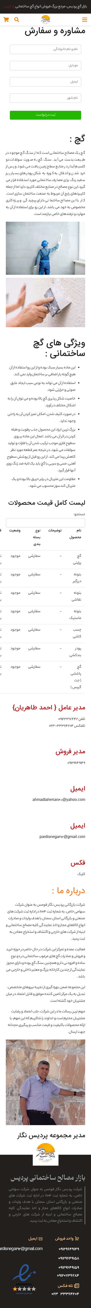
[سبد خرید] (6, 20)
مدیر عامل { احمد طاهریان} (48, 708)
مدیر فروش (70, 751)
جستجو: (79, 515)
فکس (78, 863)
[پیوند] (46, 20)
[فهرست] (84, 20)
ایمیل (77, 789)
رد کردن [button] (9, 7)
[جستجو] (16, 20)
